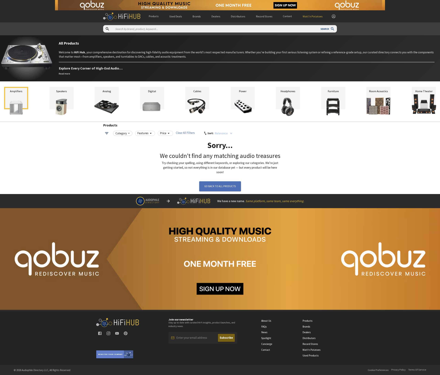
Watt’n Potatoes (311, 350)
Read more (64, 73)
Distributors (309, 338)
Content (287, 16)
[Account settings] (333, 16)
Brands (306, 326)
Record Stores (310, 344)
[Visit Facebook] (99, 333)
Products (154, 16)
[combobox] (122, 133)
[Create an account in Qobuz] (220, 5)
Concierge (266, 344)
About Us (266, 320)
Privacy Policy (398, 369)
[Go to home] (117, 326)
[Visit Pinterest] (125, 333)
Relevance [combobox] (221, 133)
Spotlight (266, 338)
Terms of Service (417, 369)
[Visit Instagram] (108, 333)
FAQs (264, 326)
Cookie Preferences (378, 370)
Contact (265, 350)
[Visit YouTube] (117, 333)
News (264, 332)
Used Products (310, 355)
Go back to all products (220, 186)
